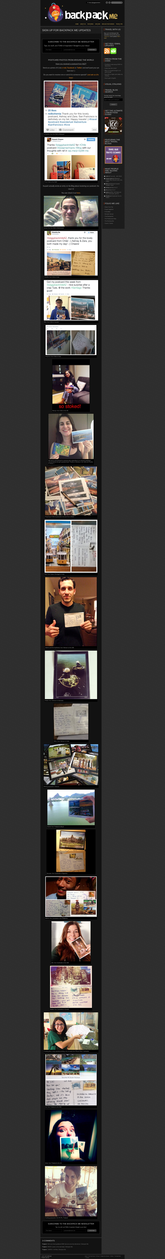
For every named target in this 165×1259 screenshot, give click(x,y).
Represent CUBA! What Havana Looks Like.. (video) (114, 180)
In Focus (98, 1256)
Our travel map (91, 1256)
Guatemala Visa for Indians (113, 196)
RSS (109, 2)
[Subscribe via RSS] (107, 53)
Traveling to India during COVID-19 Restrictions (113, 65)
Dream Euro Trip (109, 207)
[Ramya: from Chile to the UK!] (71, 384)
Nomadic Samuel (109, 214)
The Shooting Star (109, 221)
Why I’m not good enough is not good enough (113, 71)
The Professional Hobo (110, 218)
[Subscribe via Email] (113, 53)
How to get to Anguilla (110, 78)
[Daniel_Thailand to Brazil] (71, 807)
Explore (97, 24)
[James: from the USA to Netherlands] (71, 211)
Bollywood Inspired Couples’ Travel (113, 184)
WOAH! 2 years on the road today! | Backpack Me (60, 1247)
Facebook (71, 67)
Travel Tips (119, 24)
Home (76, 24)
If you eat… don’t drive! (116, 176)
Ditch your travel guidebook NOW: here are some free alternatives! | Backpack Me (68, 1244)
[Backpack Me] (82, 13)
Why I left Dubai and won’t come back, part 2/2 (113, 192)
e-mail (64, 67)
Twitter (79, 67)
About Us (83, 24)
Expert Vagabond (109, 209)
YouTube (107, 2)
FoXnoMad (107, 211)
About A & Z (114, 187)
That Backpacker (109, 216)
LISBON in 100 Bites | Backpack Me (57, 1249)
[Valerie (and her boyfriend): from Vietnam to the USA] (71, 611)
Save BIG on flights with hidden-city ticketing (114, 75)
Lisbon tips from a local (110, 68)
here (78, 193)
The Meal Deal (118, 1256)
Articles (111, 1256)
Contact (87, 1257)
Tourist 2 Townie (109, 223)
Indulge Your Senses (108, 24)
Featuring (90, 24)
